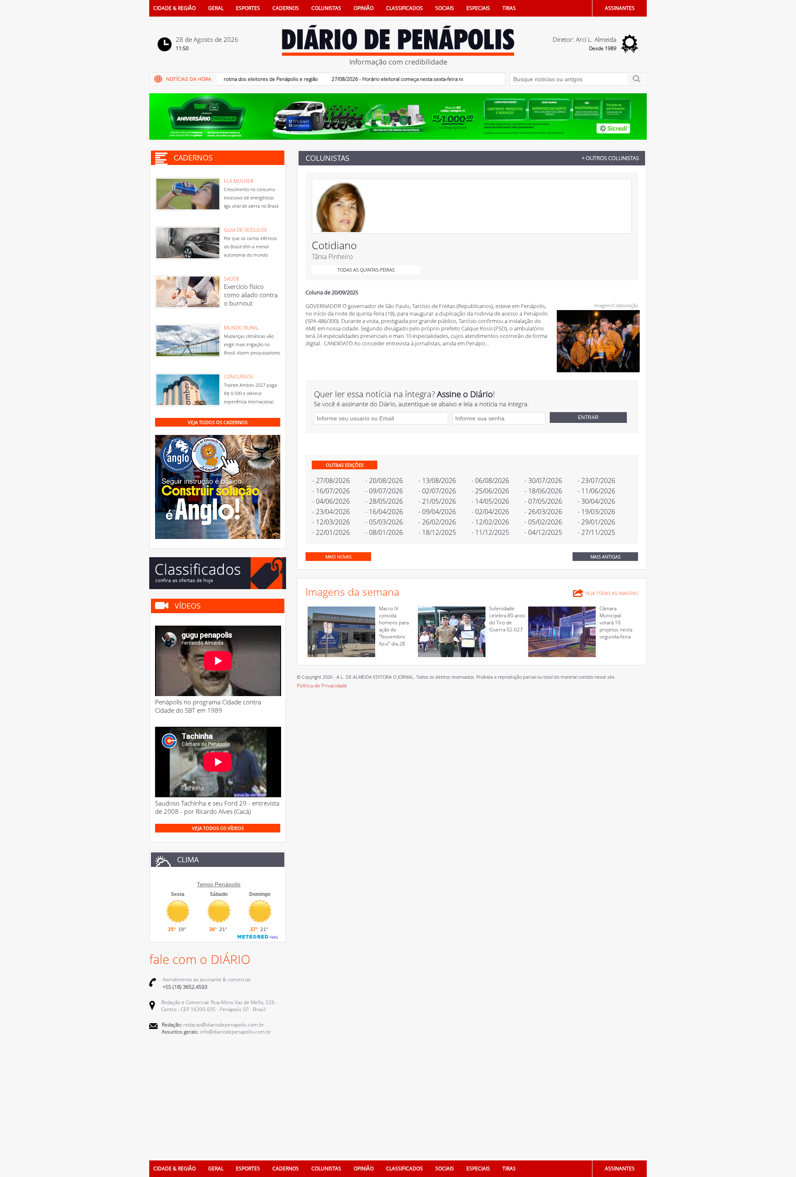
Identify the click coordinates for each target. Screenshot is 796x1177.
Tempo (205, 884)
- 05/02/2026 (543, 522)
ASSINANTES (620, 8)
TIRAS (509, 8)
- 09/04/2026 (437, 511)
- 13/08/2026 (437, 480)
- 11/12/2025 (490, 532)
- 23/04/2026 (331, 511)
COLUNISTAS (326, 8)
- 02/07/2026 (437, 490)
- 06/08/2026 (490, 480)
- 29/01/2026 (596, 522)
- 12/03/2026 (331, 522)
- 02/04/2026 (490, 511)
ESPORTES (248, 8)
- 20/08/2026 (384, 480)
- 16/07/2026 (331, 490)
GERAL (215, 8)
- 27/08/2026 (331, 480)
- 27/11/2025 (596, 532)
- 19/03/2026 (596, 511)
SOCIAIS (444, 8)
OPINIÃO (364, 8)
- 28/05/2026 (384, 501)
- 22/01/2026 (331, 532)
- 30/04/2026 (596, 501)
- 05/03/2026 (384, 522)
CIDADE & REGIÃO (174, 8)
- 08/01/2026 (384, 532)
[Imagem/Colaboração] (598, 370)
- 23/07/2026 (596, 480)
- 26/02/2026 (437, 522)
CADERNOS (285, 8)
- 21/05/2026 (437, 501)
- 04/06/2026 (331, 501)
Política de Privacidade (322, 685)
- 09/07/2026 (384, 490)
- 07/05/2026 (543, 501)
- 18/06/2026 (543, 490)
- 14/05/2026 (490, 501)
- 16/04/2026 (384, 511)
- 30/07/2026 (543, 480)
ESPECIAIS (478, 8)
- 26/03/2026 (543, 511)
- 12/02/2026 (490, 522)
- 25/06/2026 (490, 490)
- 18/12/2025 (437, 532)
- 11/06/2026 (596, 490)
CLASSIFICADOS (404, 8)
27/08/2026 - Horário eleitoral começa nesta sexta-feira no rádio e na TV (394, 79)
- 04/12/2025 (543, 532)
